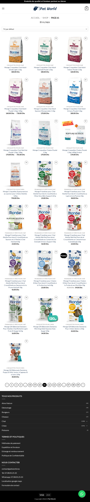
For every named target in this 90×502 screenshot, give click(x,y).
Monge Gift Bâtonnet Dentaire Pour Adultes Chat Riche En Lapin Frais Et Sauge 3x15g (15, 329)
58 (30, 385)
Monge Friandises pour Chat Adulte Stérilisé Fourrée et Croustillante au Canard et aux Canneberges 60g (75, 238)
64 (59, 385)
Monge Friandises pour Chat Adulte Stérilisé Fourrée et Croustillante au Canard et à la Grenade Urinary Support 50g (45, 238)
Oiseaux (5, 417)
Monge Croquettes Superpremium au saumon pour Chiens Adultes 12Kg (15, 193)
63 (54, 385)
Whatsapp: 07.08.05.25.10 (12, 477)
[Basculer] (86, 421)
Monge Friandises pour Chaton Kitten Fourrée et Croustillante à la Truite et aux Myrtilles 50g (74, 283)
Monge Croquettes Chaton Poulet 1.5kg (45, 151)
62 (49, 385)
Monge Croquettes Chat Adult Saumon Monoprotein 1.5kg (45, 110)
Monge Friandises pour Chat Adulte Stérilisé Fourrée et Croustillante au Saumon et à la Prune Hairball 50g (15, 284)
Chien (4, 426)
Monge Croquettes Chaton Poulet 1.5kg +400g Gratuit (74, 151)
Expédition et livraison (11, 447)
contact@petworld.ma (11, 469)
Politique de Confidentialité (13, 455)
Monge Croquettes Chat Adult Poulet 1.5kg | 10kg (15, 110)
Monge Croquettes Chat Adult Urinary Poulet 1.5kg (75, 110)
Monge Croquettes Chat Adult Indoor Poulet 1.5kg (75, 68)
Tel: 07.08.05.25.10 (9, 473)
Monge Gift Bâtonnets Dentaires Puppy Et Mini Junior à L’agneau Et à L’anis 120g (15, 372)
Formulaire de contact (10, 485)
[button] (3, 8)
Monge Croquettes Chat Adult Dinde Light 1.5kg (15, 68)
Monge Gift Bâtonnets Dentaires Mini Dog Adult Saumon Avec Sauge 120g (45, 329)
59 (35, 385)
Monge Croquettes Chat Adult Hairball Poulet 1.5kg (45, 68)
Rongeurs (5, 412)
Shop (45, 17)
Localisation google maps (12, 481)
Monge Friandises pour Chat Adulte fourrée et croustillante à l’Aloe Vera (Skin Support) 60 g (45, 193)
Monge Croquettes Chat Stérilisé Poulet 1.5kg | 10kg (15, 151)
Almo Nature (7, 403)
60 (40, 385)
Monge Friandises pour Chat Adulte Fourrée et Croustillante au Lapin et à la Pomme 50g (74, 193)
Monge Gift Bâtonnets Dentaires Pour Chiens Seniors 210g (74, 328)
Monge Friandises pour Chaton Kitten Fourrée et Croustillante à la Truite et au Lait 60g (45, 283)
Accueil (35, 17)
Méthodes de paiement (11, 443)
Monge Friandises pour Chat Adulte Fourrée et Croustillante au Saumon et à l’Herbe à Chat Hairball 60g (15, 238)
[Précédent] (7, 385)
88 (73, 385)
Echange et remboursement (13, 451)
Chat (4, 421)
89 (78, 385)
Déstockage (6, 408)
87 (69, 385)
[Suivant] (83, 385)
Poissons (5, 430)
